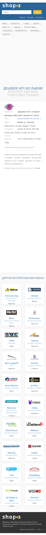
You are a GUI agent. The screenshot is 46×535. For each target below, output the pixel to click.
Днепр (36, 23)
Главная (22, 17)
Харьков (15, 23)
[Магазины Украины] (11, 5)
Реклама (30, 17)
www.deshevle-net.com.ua (28, 118)
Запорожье (30, 27)
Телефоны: (9, 129)
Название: (8, 111)
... (14, 34)
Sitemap (38, 529)
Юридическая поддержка (27, 529)
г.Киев (26, 23)
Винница (35, 30)
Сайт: (6, 118)
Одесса (6, 27)
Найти (37, 12)
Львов (17, 27)
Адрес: (7, 122)
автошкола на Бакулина (11, 298)
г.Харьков (7, 30)
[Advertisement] (23, 60)
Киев (4, 23)
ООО (11, 364)
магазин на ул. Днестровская (11, 410)
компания (11, 342)
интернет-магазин (34, 297)
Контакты (39, 17)
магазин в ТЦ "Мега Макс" (11, 320)
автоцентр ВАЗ (11, 454)
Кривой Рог (21, 30)
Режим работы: (8, 137)
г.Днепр (5, 34)
